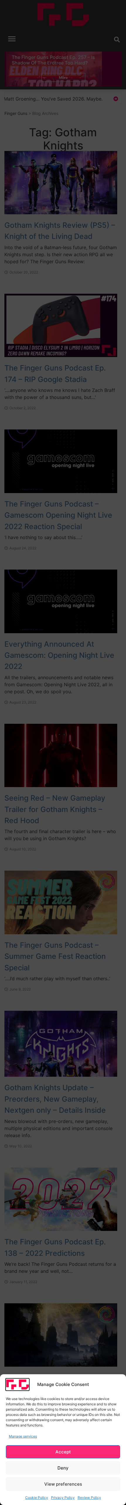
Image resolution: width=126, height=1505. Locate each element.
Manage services (23, 1436)
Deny (63, 1468)
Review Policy (89, 1497)
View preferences (63, 1484)
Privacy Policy (63, 1497)
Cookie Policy (36, 1497)
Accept (63, 1452)
